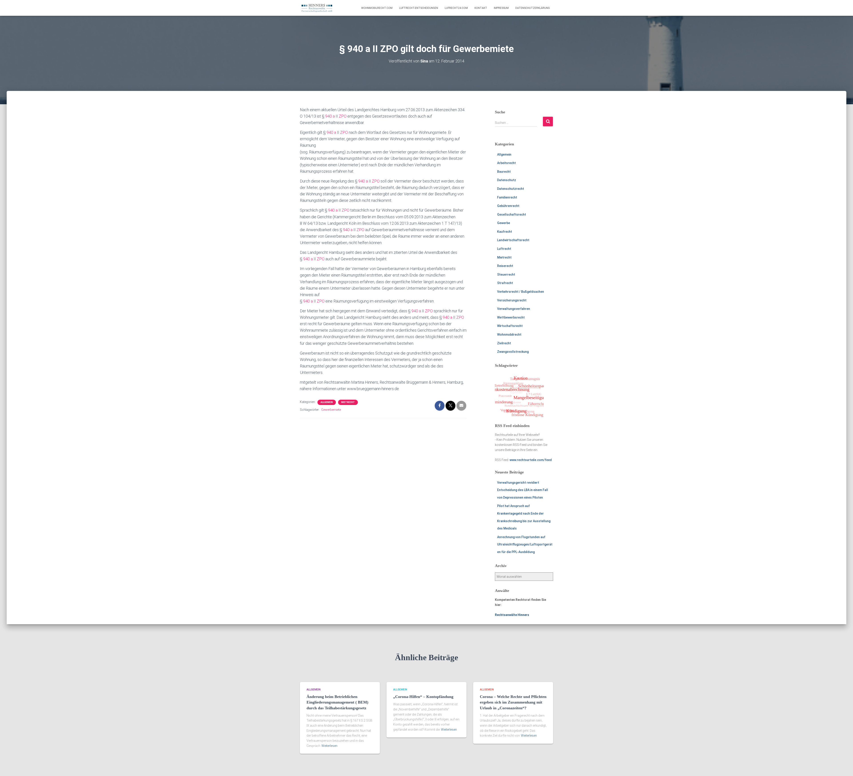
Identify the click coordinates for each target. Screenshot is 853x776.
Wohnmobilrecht (509, 334)
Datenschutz (506, 180)
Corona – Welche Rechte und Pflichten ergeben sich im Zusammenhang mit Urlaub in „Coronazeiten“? (513, 702)
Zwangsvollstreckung (513, 351)
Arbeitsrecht (506, 163)
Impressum (501, 8)
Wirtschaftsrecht (510, 326)
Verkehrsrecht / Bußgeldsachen (520, 291)
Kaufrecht (504, 231)
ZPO (343, 116)
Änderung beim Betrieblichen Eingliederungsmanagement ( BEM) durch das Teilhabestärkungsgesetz (337, 702)
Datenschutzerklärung (532, 8)
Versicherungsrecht (511, 300)
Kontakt (480, 8)
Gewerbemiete (331, 409)
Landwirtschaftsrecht (513, 240)
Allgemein (327, 402)
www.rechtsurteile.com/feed (531, 460)
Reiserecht (505, 266)
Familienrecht (507, 197)
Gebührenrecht (508, 206)
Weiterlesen (329, 746)
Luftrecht (504, 249)
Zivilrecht (504, 343)
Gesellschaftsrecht (511, 214)
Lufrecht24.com (456, 8)
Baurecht (504, 171)
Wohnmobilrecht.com (377, 8)
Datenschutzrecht (510, 188)
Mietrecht (348, 402)
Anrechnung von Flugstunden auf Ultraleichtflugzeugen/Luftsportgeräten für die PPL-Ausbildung (524, 544)
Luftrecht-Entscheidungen (418, 8)
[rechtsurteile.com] (317, 8)
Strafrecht (505, 283)
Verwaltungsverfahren (513, 309)
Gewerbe (503, 223)
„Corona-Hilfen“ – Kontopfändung (423, 696)
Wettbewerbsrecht (511, 317)
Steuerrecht (506, 274)
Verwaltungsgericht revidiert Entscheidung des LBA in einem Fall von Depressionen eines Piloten (522, 490)
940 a (330, 116)
